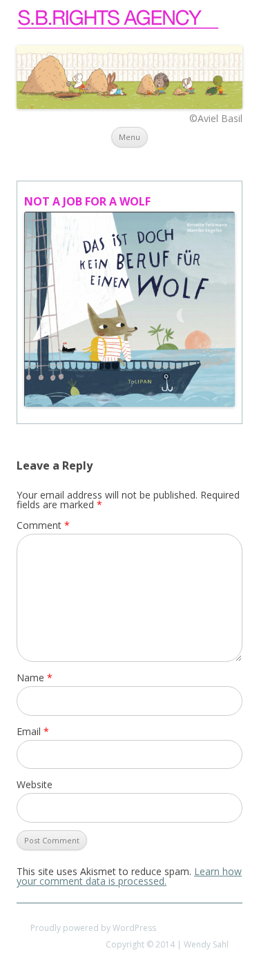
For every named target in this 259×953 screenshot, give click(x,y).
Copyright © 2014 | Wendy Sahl (167, 944)
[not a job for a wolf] (129, 309)
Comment (43, 525)
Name (34, 677)
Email (33, 731)
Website (34, 784)
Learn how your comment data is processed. (129, 876)
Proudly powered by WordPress (93, 928)
